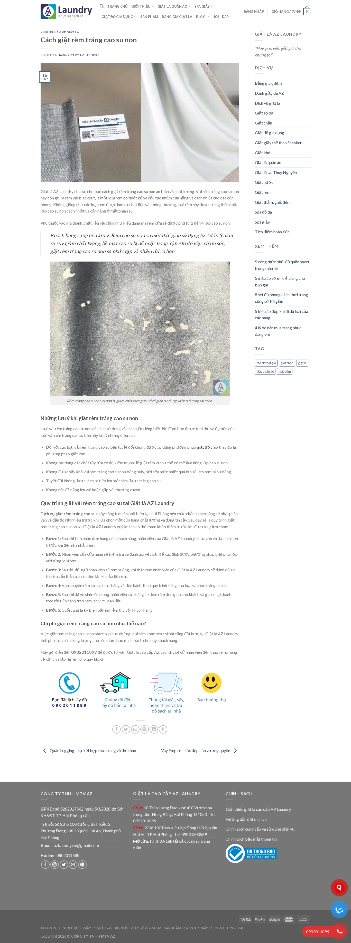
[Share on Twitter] (126, 729)
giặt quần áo (265, 371)
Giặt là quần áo (173, 6)
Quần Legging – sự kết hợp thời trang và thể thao (92, 750)
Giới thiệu (141, 6)
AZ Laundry (89, 55)
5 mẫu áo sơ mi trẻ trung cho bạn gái (280, 281)
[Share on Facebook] (116, 729)
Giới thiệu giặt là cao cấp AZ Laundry (258, 809)
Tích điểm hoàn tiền (272, 231)
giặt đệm (285, 371)
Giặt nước (264, 182)
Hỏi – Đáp (221, 17)
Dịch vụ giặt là (267, 103)
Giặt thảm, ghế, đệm (273, 202)
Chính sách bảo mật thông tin (251, 838)
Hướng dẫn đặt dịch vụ (246, 819)
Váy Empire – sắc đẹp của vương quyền (196, 750)
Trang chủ (117, 6)
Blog (201, 17)
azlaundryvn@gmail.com (76, 845)
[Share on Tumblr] (163, 729)
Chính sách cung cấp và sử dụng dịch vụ (260, 828)
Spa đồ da (263, 211)
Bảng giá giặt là (177, 17)
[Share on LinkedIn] (154, 729)
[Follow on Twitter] (64, 864)
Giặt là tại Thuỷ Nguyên (276, 172)
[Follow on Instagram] (54, 864)
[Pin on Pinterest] (144, 729)
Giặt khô (262, 152)
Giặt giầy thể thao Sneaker (278, 142)
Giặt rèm (263, 192)
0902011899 (68, 855)
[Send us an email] (73, 864)
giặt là (302, 363)
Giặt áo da (264, 112)
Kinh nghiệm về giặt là (60, 32)
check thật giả (266, 363)
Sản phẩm (149, 17)
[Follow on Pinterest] (82, 864)
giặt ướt (204, 447)
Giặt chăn (263, 122)
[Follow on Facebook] (45, 864)
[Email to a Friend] (135, 729)
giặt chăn (287, 363)
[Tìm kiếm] (102, 6)
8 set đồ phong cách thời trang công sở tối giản (281, 298)
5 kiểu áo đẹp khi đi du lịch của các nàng (281, 314)
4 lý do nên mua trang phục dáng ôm (278, 331)
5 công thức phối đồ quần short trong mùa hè (282, 265)
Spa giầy (202, 6)
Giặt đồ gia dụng (117, 17)
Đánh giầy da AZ (269, 93)
